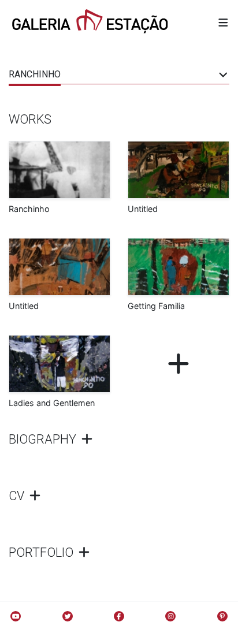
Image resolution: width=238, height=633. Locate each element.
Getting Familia (156, 306)
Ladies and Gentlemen (52, 403)
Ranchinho (29, 209)
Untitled (143, 209)
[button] (223, 22)
